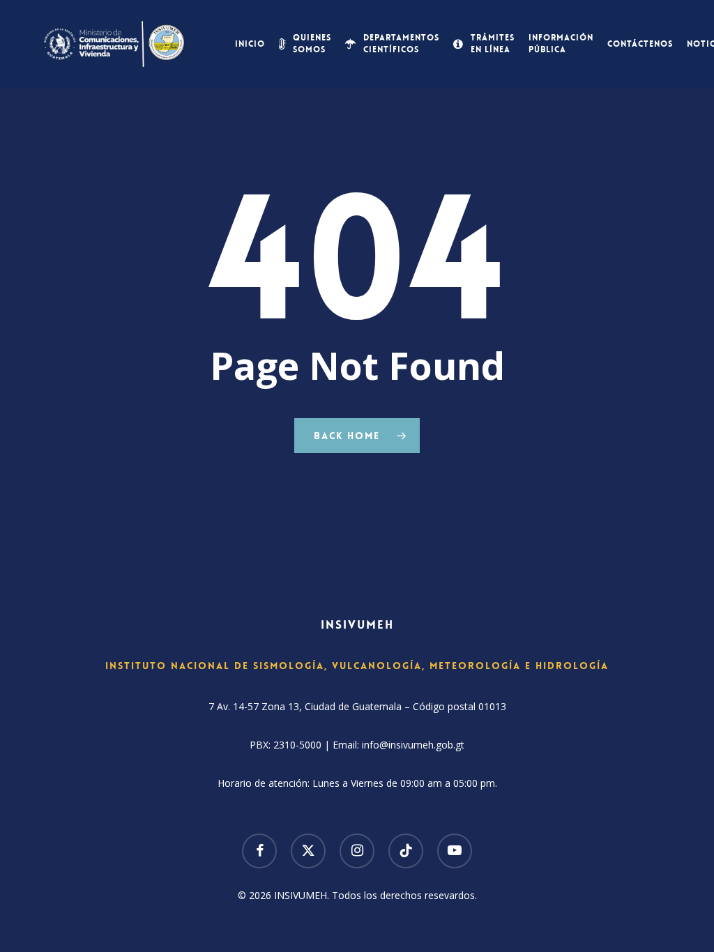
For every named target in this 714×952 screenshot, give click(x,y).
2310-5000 (297, 744)
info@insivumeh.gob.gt (413, 744)
